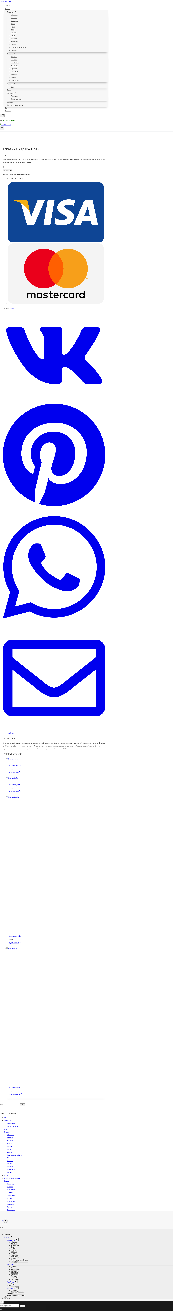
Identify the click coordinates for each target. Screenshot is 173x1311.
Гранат (9, 1146)
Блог (6, 108)
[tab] (55, 733)
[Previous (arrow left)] (0, 1227)
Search (22, 1305)
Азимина (14, 18)
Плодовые (7, 1132)
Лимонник (14, 74)
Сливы (13, 36)
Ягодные (7, 1181)
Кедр (12, 87)
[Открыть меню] (2, 128)
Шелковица (14, 41)
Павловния (14, 96)
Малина (13, 77)
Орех (9, 90)
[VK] (54, 400)
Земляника (14, 66)
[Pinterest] (54, 507)
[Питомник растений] (5, 1)
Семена (10, 102)
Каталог (7, 1237)
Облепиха (14, 50)
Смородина (15, 80)
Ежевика (14, 60)
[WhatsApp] (54, 625)
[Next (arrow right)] (2, 1227)
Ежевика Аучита (15, 1087)
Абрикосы (14, 15)
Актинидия (14, 21)
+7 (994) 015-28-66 (9, 120)
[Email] (54, 728)
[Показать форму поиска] (2, 115)
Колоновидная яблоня (18, 47)
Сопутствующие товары (15, 105)
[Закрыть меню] (0, 1230)
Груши (13, 27)
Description (10, 733)
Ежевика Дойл (14, 785)
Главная (7, 5)
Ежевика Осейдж (15, 936)
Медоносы (7, 1120)
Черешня (14, 38)
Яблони (13, 44)
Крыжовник (14, 71)
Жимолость (11, 1192)
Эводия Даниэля (16, 99)
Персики (13, 33)
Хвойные (10, 1282)
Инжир (13, 30)
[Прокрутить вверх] (2, 1221)
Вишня (13, 24)
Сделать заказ (8, 170)
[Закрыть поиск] (2, 1302)
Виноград (14, 57)
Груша (9, 1149)
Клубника (14, 69)
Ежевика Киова (15, 766)
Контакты (8, 111)
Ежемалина (15, 63)
